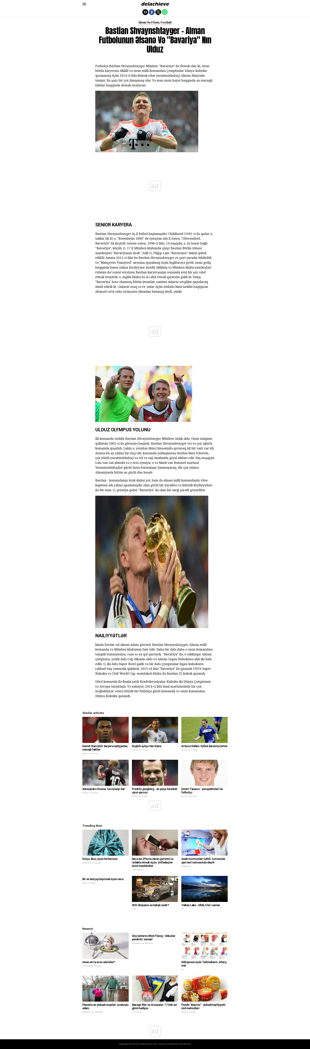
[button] (84, 4)
